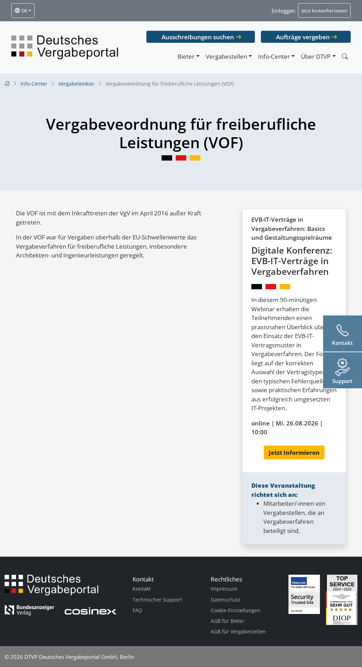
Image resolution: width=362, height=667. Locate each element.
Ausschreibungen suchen (198, 37)
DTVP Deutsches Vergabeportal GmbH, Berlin (79, 656)
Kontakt (142, 588)
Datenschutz (225, 599)
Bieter (185, 56)
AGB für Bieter (228, 620)
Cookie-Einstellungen (236, 610)
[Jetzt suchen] (345, 56)
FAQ (137, 610)
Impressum (224, 588)
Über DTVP (316, 56)
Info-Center (274, 56)
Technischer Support (157, 599)
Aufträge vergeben (303, 37)
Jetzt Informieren (294, 453)
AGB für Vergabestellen (238, 631)
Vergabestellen (226, 56)
